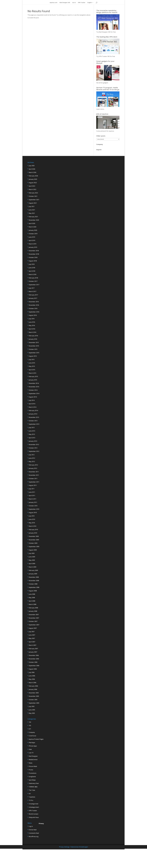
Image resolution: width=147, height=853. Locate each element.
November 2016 (34, 305)
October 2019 (33, 234)
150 (30, 722)
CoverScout (32, 736)
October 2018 (33, 257)
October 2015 (33, 349)
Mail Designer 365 (65, 2)
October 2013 (33, 421)
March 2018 (32, 274)
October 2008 (33, 584)
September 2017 (34, 285)
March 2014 (32, 407)
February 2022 (33, 193)
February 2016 (33, 336)
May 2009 (32, 560)
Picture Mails (33, 766)
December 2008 (34, 577)
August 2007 (33, 628)
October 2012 (33, 448)
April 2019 (32, 240)
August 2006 (33, 669)
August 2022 (33, 183)
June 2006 (32, 676)
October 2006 (33, 662)
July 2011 (31, 489)
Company (99, 144)
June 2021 (32, 210)
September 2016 (34, 312)
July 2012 (31, 455)
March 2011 (32, 499)
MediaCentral (33, 759)
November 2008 (34, 581)
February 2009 (33, 570)
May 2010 (32, 523)
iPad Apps (32, 742)
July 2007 (31, 632)
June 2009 (32, 557)
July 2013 (31, 427)
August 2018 (33, 261)
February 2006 (33, 686)
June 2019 (32, 237)
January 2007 (33, 652)
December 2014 (34, 383)
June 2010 (32, 519)
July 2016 (31, 319)
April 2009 (32, 564)
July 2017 (31, 288)
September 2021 (34, 200)
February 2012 (33, 465)
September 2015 (34, 353)
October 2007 (33, 621)
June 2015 (32, 363)
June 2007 (32, 635)
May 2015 (32, 366)
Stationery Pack (34, 783)
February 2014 (33, 410)
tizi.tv (74, 2)
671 (30, 729)
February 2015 (33, 376)
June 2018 (32, 268)
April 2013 (32, 438)
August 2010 (33, 512)
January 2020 (33, 230)
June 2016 (32, 322)
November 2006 (34, 659)
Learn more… (100, 109)
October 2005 (33, 700)
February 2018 (33, 278)
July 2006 (31, 672)
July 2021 (31, 206)
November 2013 (34, 417)
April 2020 (32, 223)
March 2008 (32, 604)
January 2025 (33, 179)
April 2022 (32, 186)
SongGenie (32, 776)
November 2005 (34, 696)
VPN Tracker (81, 2)
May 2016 (32, 325)
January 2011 (33, 502)
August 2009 (33, 550)
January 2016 (33, 339)
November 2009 (34, 540)
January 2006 (33, 689)
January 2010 (33, 533)
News (30, 763)
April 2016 (32, 329)
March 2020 (32, 227)
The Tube (32, 790)
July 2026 (31, 166)
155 (30, 725)
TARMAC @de (33, 787)
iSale (30, 749)
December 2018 (34, 251)
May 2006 (32, 679)
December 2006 (34, 655)
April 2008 (32, 601)
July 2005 (31, 706)
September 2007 (34, 625)
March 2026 (32, 172)
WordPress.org (33, 836)
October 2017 (33, 281)
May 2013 (32, 434)
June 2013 (32, 431)
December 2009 (34, 536)
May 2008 (32, 598)
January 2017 (33, 298)
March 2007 (32, 645)
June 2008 (32, 594)
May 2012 (32, 461)
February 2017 (33, 295)
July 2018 (31, 264)
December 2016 (34, 302)
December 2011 (34, 472)
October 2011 (33, 478)
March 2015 (32, 373)
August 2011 (33, 485)
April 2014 (32, 404)
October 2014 (33, 390)
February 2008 (33, 608)
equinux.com (53, 2)
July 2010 (31, 516)
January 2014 (33, 414)
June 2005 (32, 710)
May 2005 (32, 713)
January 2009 (33, 574)
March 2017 (32, 291)
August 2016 (33, 315)
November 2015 (34, 346)
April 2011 (32, 495)
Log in (31, 826)
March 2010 (32, 526)
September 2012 (34, 451)
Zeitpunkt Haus (34, 817)
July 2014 (31, 400)
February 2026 (33, 176)
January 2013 (33, 441)
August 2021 (33, 203)
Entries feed (32, 830)
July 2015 (31, 359)
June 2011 (32, 492)
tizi (30, 794)
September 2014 (34, 393)
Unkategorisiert (34, 807)
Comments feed (34, 833)
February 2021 (33, 217)
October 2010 (33, 506)
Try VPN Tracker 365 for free (105, 56)
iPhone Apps (33, 746)
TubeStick (32, 797)
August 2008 (33, 591)
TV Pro (31, 800)
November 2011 (34, 475)
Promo (31, 770)
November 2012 (34, 444)
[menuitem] (90, 3)
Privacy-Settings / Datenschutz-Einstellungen (73, 847)
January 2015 (33, 380)
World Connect (33, 814)
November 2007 (34, 618)
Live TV (31, 753)
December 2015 (34, 342)
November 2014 (34, 387)
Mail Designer (33, 756)
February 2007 (33, 649)
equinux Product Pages (36, 739)
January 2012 (33, 468)
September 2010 (34, 509)
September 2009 (34, 546)
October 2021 (33, 196)
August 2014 (33, 397)
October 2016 (33, 308)
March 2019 (32, 244)
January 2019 (33, 247)
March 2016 (32, 332)
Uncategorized (33, 804)
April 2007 (32, 642)
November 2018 (34, 254)
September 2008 (34, 587)
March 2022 (32, 189)
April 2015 (32, 370)
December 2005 (34, 693)
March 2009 (32, 567)
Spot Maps (32, 780)
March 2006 (32, 683)
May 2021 (32, 213)
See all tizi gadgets (102, 83)
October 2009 (33, 543)
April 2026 (32, 169)
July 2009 (31, 553)
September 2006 (34, 666)
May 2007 (32, 638)
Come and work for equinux (105, 131)
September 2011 (34, 482)
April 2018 (32, 271)
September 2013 (34, 424)
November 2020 (34, 220)
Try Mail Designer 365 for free (106, 32)
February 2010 (33, 529)
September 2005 (34, 703)
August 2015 (33, 356)
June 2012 (32, 458)
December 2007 (34, 615)
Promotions (32, 773)
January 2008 (33, 611)
